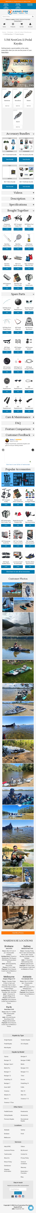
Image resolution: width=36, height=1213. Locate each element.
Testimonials (8, 1154)
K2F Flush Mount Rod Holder (7, 349)
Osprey (6, 1056)
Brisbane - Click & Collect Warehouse (19, 32)
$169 (6, 504)
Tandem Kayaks (25, 1040)
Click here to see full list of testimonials (18, 464)
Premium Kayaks (9, 1119)
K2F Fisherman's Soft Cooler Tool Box (6, 522)
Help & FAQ (7, 1146)
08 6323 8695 (11, 1021)
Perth (9, 1007)
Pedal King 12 (8, 1079)
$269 (30, 504)
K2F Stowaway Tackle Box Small (6, 542)
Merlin (22, 1064)
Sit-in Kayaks (24, 1043)
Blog (22, 1177)
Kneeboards (24, 1111)
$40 (18, 248)
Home (4, 32)
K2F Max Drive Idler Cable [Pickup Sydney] (16, 1205)
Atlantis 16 (7, 1095)
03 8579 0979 (11, 997)
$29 (29, 248)
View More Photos (18, 933)
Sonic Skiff (7, 1087)
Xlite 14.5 (23, 1095)
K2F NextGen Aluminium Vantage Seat (29, 329)
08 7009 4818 (29, 990)
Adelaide (27, 976)
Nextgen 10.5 (24, 1068)
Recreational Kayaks (24, 1120)
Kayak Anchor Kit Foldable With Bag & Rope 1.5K (18, 522)
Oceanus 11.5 (25, 1098)
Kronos (23, 1079)
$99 (7, 288)
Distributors (7, 1165)
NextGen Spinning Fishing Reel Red (30, 522)
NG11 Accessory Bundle (26, 154)
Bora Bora (18, 100)
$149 (29, 229)
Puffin (22, 1087)
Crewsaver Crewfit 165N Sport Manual (7, 226)
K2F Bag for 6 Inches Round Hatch (18, 368)
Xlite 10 (23, 1091)
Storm (18, 121)
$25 (29, 411)
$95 (29, 268)
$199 (18, 229)
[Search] (33, 16)
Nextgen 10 (7, 1060)
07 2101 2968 (11, 967)
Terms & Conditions (24, 1162)
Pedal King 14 (25, 1083)
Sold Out (7, 105)
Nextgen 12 (7, 1075)
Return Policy (8, 1162)
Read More (4, 52)
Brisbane (9, 946)
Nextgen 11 (7, 1072)
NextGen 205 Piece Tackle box (18, 285)
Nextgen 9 (24, 1056)
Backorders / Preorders (24, 1172)
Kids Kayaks (7, 1047)
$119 (29, 288)
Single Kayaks (8, 1040)
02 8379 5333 (29, 963)
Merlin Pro (7, 1068)
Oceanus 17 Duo (9, 1102)
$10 (29, 352)
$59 (18, 268)
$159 (18, 566)
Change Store (17, 21)
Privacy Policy (25, 1158)
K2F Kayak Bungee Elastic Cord (29, 368)
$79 (30, 546)
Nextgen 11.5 (24, 1072)
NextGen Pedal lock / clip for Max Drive (29, 309)
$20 (18, 288)
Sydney (27, 946)
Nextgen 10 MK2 (25, 1060)
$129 (29, 332)
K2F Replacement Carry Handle (7, 408)
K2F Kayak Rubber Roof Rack (6, 563)
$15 (18, 352)
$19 (7, 352)
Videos (23, 1146)
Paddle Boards (8, 1111)
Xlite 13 (6, 1098)
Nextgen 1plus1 (8, 1064)
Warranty (23, 1167)
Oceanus (6, 1091)
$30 (7, 268)
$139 (18, 546)
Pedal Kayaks (8, 1043)
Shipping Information (7, 1170)
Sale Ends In (18, 1)
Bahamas (7, 100)
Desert (29, 100)
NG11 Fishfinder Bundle (26, 182)
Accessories (24, 1115)
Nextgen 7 (7, 1083)
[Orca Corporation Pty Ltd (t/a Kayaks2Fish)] (18, 12)
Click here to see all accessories (18, 572)
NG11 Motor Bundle (9, 182)
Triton (22, 1075)
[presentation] (3, 449)
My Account (24, 1150)
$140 (7, 229)
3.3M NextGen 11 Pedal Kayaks (14, 34)
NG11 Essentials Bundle (10, 154)
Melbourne (9, 976)
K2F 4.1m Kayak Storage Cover (18, 265)
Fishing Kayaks (8, 1115)
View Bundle (9, 159)
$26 (7, 371)
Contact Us (24, 1154)
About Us (7, 1158)
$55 (7, 248)
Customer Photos (9, 1150)
